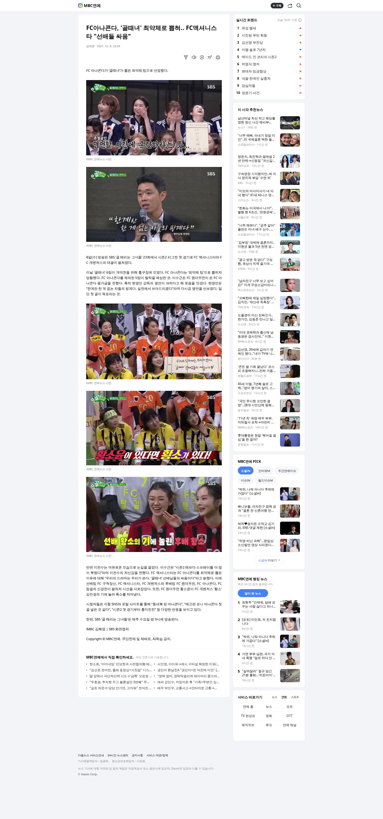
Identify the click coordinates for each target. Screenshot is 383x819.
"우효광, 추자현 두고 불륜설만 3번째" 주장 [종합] (121, 682)
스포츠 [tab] (295, 697)
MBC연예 (92, 6)
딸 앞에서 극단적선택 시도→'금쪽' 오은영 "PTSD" (121, 676)
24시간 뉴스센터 (118, 755)
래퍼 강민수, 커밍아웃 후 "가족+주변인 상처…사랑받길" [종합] (188, 682)
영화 (269, 716)
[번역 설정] (202, 57)
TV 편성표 (248, 716)
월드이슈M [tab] (265, 480)
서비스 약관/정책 (157, 755)
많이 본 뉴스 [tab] (253, 593)
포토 (289, 706)
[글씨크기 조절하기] (210, 57)
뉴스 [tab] (274, 697)
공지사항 (137, 755)
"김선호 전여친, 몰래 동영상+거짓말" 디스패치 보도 (121, 670)
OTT (289, 716)
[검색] (300, 5)
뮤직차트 (248, 725)
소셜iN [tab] (245, 471)
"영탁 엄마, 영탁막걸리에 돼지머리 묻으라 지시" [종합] (188, 676)
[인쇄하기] (218, 57)
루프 (269, 725)
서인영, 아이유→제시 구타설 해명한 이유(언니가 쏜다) (188, 664)
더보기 (267, 560)
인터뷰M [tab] (264, 471)
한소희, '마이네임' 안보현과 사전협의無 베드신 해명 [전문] (121, 664)
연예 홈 (248, 706)
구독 (278, 5)
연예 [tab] (284, 697)
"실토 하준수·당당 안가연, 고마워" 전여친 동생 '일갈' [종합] (121, 688)
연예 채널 (289, 725)
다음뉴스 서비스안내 (91, 755)
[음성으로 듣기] (194, 57)
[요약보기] (186, 57)
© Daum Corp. (88, 774)
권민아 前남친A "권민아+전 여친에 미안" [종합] (188, 670)
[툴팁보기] (300, 20)
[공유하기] (290, 5)
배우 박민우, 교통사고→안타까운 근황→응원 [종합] (188, 688)
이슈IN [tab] (245, 480)
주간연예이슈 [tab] (287, 471)
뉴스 (269, 706)
